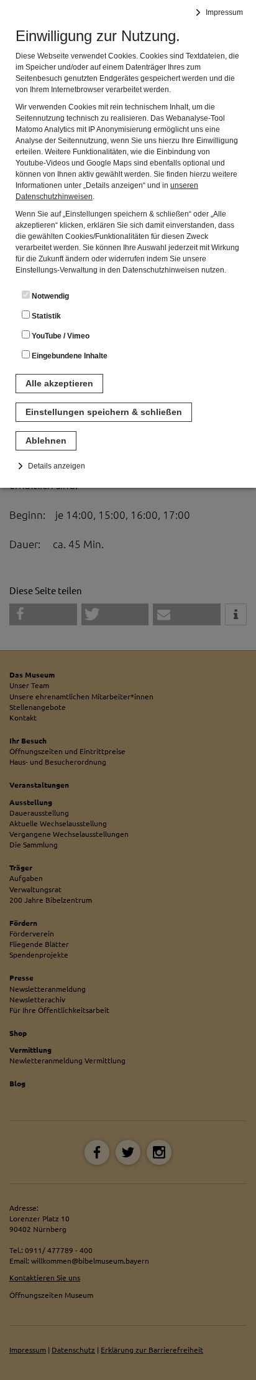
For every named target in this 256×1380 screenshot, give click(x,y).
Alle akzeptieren (59, 383)
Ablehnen (45, 440)
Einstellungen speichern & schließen (103, 412)
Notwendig (49, 296)
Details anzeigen (56, 466)
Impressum (224, 12)
